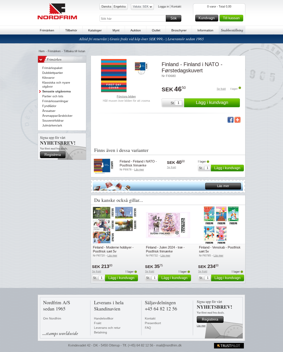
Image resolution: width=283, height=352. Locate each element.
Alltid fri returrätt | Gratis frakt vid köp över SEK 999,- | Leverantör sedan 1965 (141, 38)
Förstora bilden (126, 96)
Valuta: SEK (141, 6)
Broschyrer (179, 30)
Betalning (100, 332)
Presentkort (153, 323)
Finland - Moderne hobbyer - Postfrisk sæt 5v (113, 249)
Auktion (135, 30)
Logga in (163, 6)
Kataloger (95, 30)
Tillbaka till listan (74, 51)
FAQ (148, 327)
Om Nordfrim (52, 318)
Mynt (116, 30)
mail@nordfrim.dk (169, 345)
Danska (106, 6)
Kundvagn (207, 18)
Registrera (52, 155)
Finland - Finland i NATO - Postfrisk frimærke (138, 163)
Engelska (120, 6)
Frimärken (47, 30)
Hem (42, 51)
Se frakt (221, 88)
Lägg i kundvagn (212, 102)
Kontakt (176, 6)
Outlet (156, 30)
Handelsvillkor (103, 318)
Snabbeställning (232, 30)
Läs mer (223, 186)
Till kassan (231, 18)
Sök (173, 18)
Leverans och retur (107, 327)
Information (205, 30)
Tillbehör (71, 30)
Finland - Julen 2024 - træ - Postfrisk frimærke (165, 249)
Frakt (97, 323)
